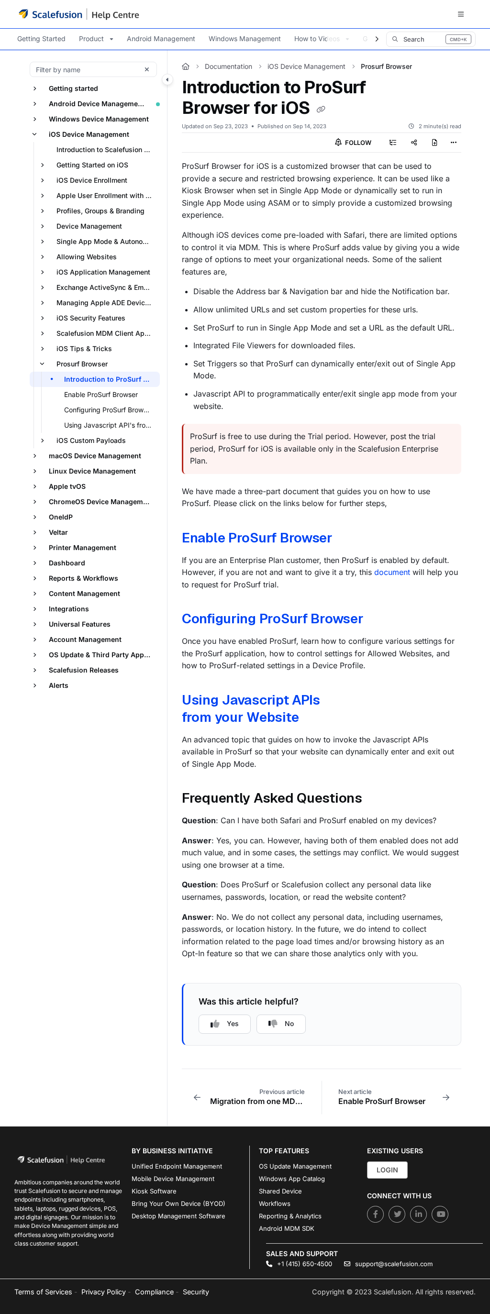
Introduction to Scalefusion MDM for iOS (107, 149)
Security (196, 1292)
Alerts (58, 685)
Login (387, 1170)
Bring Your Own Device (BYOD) (178, 1203)
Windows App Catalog (292, 1178)
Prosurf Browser (82, 364)
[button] (431, 39)
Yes (233, 1023)
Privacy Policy (103, 1292)
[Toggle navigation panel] (167, 79)
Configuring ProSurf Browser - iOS (111, 410)
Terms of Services (43, 1292)
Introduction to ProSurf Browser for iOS (111, 379)
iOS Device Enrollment (91, 180)
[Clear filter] (147, 69)
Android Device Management (97, 103)
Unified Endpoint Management (177, 1166)
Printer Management (82, 547)
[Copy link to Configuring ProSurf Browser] (378, 620)
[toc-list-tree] (393, 142)
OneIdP (61, 517)
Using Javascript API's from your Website (111, 425)
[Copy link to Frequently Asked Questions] (377, 799)
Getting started (73, 88)
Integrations (69, 609)
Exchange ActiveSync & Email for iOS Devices (107, 287)
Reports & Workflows (83, 578)
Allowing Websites (86, 257)
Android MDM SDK (286, 1228)
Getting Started (41, 38)
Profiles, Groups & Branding (100, 211)
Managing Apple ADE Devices (104, 302)
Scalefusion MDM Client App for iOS (107, 333)
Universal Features (80, 624)
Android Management (161, 38)
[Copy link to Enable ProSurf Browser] (347, 539)
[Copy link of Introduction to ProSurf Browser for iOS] (320, 109)
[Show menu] (460, 14)
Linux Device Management (92, 471)
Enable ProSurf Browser (101, 394)
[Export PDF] (435, 142)
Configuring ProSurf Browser (272, 618)
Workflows (274, 1203)
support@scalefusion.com (393, 1264)
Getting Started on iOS (92, 165)
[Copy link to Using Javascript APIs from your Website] (313, 718)
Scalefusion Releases (84, 670)
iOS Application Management (103, 272)
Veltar (58, 532)
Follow (357, 142)
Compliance (154, 1292)
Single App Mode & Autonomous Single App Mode (107, 241)
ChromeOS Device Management (101, 501)
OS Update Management (295, 1166)
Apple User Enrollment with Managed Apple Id (107, 195)
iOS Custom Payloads (91, 440)
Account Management (85, 639)
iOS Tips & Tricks (84, 348)
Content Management (84, 593)
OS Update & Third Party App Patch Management (103, 655)
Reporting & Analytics (290, 1216)
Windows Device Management (99, 119)
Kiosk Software (154, 1191)
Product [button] (91, 38)
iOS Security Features (90, 318)
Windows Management (245, 38)
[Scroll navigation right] (377, 39)
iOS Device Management (89, 134)
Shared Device (280, 1191)
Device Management (89, 226)
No (289, 1023)
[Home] (79, 14)
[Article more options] (453, 142)
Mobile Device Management (173, 1178)
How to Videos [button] (317, 38)
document (392, 572)
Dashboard (67, 563)
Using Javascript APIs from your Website (251, 708)
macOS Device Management (95, 456)
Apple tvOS (67, 486)
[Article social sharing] (414, 142)
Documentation (228, 66)
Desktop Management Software (178, 1216)
